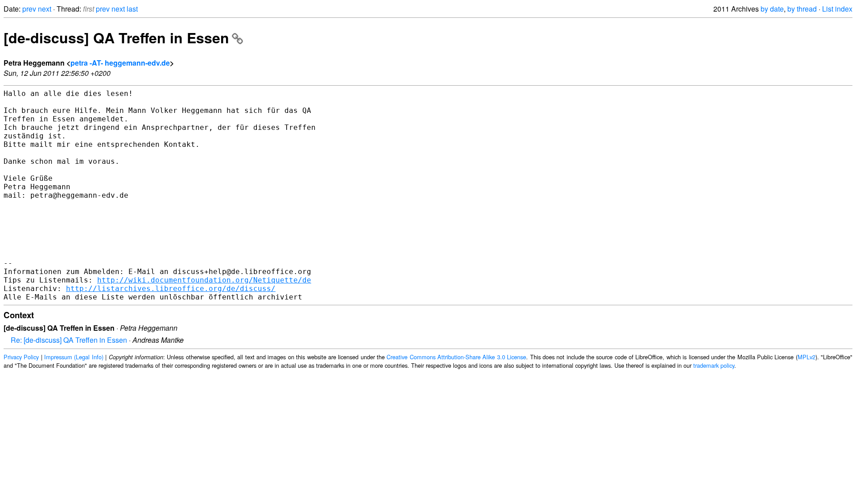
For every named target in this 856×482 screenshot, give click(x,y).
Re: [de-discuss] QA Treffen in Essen (69, 340)
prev (29, 9)
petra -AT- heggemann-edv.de (120, 63)
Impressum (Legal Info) (73, 357)
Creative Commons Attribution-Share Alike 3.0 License (456, 357)
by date (772, 9)
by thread (802, 9)
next (44, 9)
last (132, 9)
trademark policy (713, 365)
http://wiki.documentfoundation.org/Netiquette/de (204, 280)
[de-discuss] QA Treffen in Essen (116, 37)
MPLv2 (806, 357)
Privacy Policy (21, 357)
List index (837, 9)
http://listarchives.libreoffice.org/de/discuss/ (171, 288)
